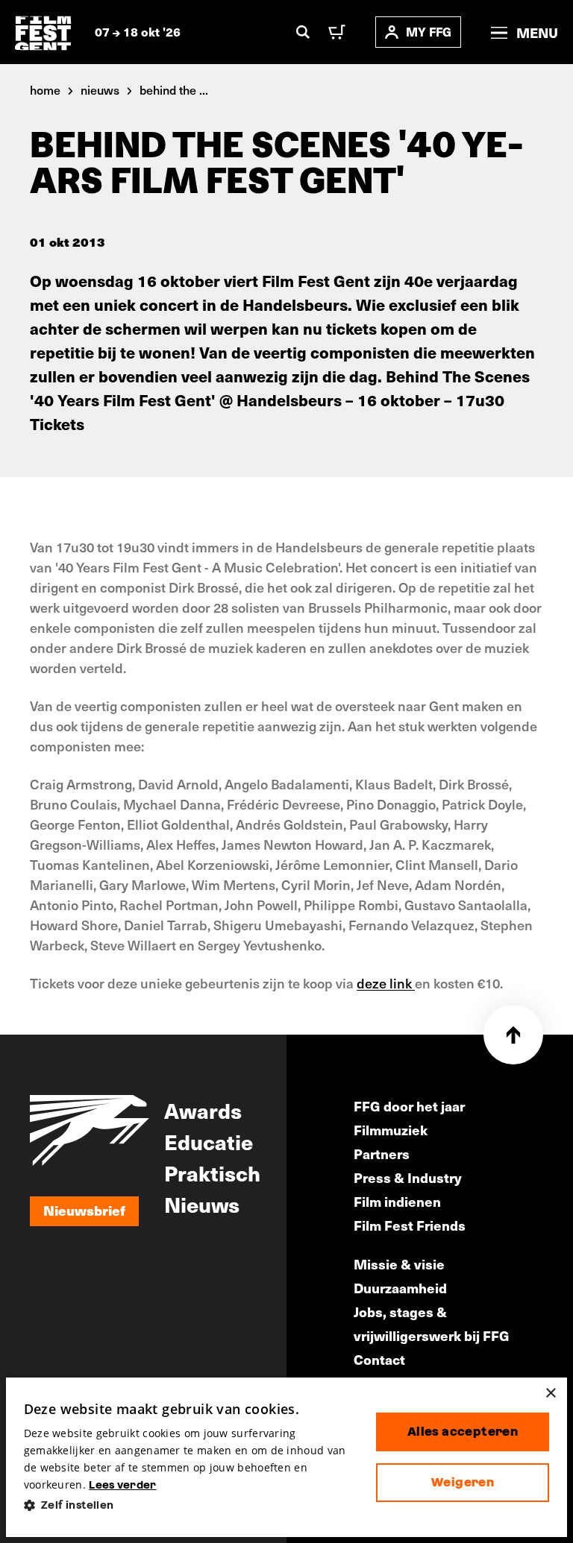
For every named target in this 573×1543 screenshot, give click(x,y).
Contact (379, 1359)
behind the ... (174, 89)
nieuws (100, 89)
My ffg (428, 31)
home (45, 89)
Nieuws (201, 1204)
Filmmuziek (391, 1129)
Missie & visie (399, 1264)
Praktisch (212, 1172)
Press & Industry (408, 1177)
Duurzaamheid (400, 1287)
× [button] (550, 1393)
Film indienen (397, 1201)
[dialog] (287, 1458)
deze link (386, 983)
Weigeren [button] (462, 1482)
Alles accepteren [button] (462, 1431)
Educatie (208, 1141)
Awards (203, 1110)
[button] (188, 1505)
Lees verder (122, 1485)
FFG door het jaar (409, 1105)
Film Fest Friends (410, 1225)
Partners (382, 1153)
